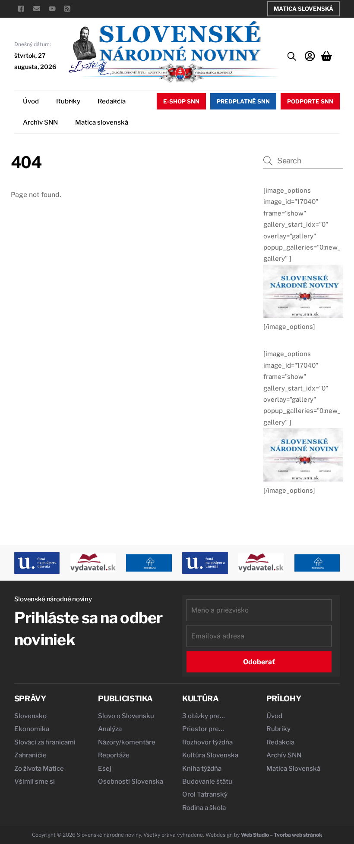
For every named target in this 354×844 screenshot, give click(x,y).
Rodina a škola (204, 808)
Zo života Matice (39, 768)
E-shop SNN (181, 101)
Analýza (110, 729)
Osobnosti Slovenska (130, 781)
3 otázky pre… (203, 716)
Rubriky (68, 101)
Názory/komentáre (126, 742)
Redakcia (112, 101)
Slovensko (30, 716)
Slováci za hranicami (45, 742)
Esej (104, 768)
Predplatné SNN (243, 101)
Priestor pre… (203, 729)
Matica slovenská (101, 122)
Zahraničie (30, 755)
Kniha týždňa (201, 768)
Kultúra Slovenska (210, 755)
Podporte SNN (310, 101)
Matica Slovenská (303, 8)
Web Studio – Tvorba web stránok (281, 834)
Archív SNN (40, 122)
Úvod (31, 101)
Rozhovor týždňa (207, 742)
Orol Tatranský (205, 794)
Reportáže (114, 755)
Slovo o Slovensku (126, 716)
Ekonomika (31, 729)
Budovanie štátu (207, 781)
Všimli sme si (34, 781)
